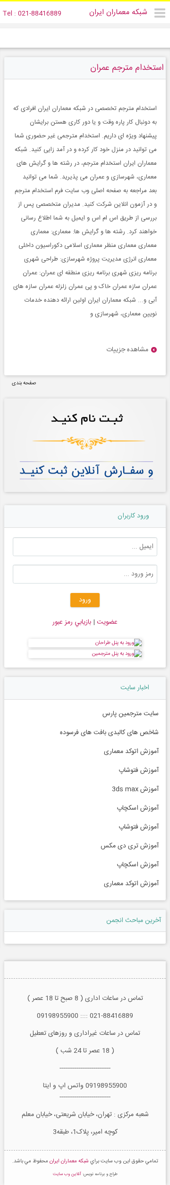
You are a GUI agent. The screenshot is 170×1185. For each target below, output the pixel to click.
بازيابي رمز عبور (71, 622)
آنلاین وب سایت (67, 1174)
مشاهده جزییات (127, 350)
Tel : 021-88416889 (31, 13)
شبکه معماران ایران (118, 12)
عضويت (106, 622)
